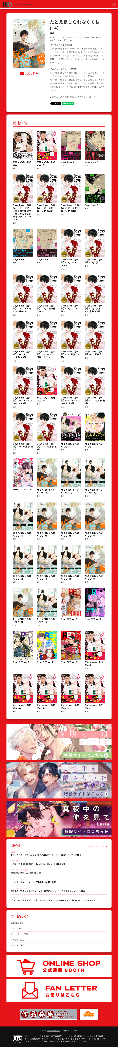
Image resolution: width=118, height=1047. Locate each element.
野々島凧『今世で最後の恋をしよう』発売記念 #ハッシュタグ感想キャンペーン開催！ (49, 891)
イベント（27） (18, 940)
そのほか (24, 879)
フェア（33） (17, 928)
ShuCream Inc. (53, 1031)
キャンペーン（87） (20, 934)
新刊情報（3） (17, 923)
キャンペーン (25, 852)
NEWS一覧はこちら (97, 846)
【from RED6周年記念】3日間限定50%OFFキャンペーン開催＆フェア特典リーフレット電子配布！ (54, 900)
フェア (22, 897)
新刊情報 (24, 870)
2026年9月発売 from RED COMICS (26, 873)
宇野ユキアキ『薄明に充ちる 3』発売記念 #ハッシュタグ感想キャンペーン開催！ (47, 855)
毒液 (52, 33)
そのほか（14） (18, 945)
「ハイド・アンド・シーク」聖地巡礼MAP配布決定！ (34, 882)
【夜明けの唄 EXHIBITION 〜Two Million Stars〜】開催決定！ (38, 864)
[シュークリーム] (88, 1014)
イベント (24, 861)
